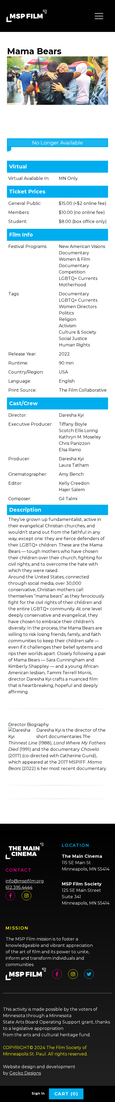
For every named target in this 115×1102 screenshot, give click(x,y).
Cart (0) (66, 1093)
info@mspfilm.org (25, 881)
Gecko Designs (25, 1073)
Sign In (38, 1093)
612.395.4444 (19, 887)
